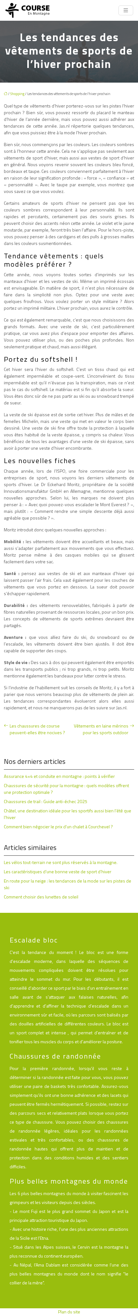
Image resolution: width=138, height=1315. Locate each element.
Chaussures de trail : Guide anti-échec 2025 (45, 801)
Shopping (17, 93)
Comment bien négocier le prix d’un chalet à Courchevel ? (58, 826)
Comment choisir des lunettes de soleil (41, 896)
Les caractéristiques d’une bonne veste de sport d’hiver (57, 871)
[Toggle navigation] (125, 10)
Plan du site (69, 1311)
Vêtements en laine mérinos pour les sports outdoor (101, 729)
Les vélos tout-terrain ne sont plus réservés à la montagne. (60, 862)
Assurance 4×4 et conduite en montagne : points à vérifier (59, 776)
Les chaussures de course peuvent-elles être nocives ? (37, 729)
